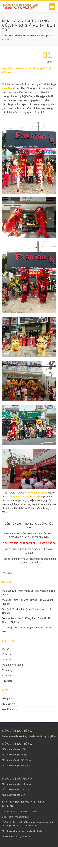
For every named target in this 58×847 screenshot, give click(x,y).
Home (4, 36)
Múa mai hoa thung (12, 664)
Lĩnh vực (6, 654)
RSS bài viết (8, 703)
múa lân (7, 88)
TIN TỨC (7, 681)
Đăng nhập (8, 698)
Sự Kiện (6, 675)
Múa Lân (13, 36)
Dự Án (5, 649)
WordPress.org (10, 709)
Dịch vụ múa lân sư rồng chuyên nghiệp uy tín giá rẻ (29, 736)
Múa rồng (7, 670)
